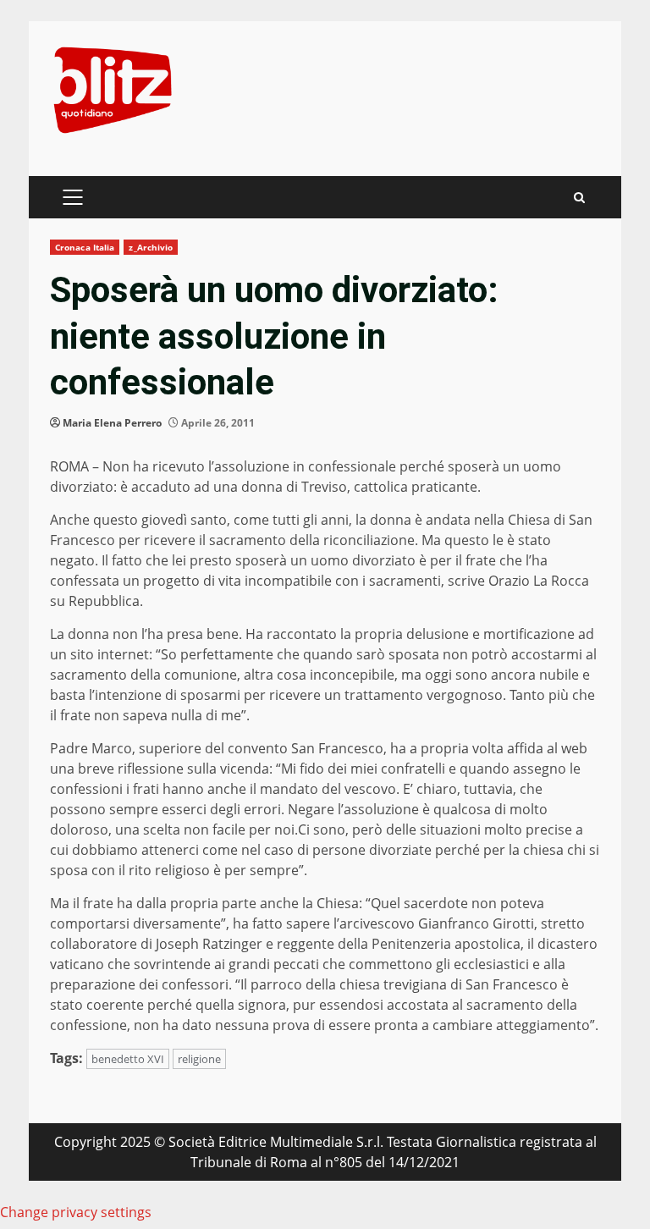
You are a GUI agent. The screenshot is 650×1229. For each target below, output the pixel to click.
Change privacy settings (75, 1212)
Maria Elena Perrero (112, 423)
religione (199, 1058)
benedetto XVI (127, 1058)
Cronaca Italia (84, 247)
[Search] (579, 197)
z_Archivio (151, 247)
